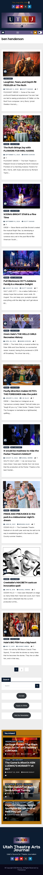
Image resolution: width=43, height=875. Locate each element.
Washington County (20, 802)
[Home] (3, 32)
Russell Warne (27, 458)
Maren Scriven (29, 154)
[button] (31, 33)
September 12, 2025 (12, 154)
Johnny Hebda (23, 646)
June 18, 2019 (10, 589)
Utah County (8, 78)
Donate (21, 696)
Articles (19, 784)
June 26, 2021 (10, 524)
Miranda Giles (24, 524)
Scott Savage (27, 89)
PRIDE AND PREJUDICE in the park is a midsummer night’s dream (19, 517)
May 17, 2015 (10, 646)
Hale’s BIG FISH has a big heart (20, 642)
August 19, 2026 (13, 793)
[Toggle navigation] (18, 32)
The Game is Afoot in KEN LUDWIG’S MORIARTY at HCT (20, 765)
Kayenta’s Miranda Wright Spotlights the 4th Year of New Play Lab (20, 808)
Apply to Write (21, 706)
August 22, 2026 (13, 772)
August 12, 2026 (13, 814)
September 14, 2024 (12, 221)
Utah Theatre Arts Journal (21, 848)
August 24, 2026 (13, 754)
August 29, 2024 (11, 288)
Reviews (6, 144)
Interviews (9, 802)
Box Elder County (11, 741)
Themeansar (21, 870)
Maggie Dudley (28, 772)
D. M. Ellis (25, 398)
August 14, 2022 (11, 458)
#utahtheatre (10, 784)
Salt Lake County (16, 277)
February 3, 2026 (12, 89)
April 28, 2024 (10, 341)
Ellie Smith (27, 754)
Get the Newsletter (21, 715)
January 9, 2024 (11, 398)
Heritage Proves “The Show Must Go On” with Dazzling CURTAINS (21, 747)
